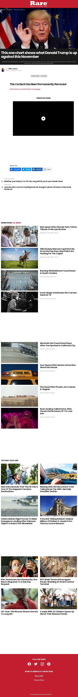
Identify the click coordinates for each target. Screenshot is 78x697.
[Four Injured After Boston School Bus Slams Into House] (19, 374)
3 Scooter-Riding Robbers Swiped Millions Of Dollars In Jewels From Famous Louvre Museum (56, 521)
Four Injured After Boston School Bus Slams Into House (58, 366)
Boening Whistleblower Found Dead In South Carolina (57, 272)
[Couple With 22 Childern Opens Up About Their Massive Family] (58, 598)
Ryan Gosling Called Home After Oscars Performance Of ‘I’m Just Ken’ (56, 411)
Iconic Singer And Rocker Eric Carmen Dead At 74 (58, 293)
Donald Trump (35, 76)
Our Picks (43, 76)
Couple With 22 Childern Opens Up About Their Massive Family (57, 612)
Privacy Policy (39, 680)
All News (17, 223)
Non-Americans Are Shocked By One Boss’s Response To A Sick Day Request (19, 582)
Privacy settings (39, 684)
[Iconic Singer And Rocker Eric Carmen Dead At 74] (19, 302)
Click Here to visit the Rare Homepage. (25, 89)
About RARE (39, 676)
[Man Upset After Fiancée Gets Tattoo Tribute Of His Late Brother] (19, 236)
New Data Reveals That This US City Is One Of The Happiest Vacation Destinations (19, 489)
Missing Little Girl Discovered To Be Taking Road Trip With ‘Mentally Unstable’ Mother (57, 489)
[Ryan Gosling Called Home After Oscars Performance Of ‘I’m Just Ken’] (19, 418)
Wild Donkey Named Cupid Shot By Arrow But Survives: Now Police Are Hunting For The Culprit (57, 251)
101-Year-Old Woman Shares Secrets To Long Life (19, 612)
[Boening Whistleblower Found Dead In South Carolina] (19, 280)
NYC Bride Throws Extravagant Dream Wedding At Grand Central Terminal (57, 582)
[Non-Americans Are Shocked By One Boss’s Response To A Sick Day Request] (19, 566)
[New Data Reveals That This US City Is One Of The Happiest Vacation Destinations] (19, 474)
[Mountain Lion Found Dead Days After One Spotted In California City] (19, 352)
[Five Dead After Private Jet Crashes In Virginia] (19, 396)
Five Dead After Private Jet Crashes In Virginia (57, 388)
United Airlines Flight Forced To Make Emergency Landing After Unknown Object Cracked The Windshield (19, 521)
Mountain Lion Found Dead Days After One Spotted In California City (57, 344)
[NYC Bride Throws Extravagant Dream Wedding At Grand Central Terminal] (58, 566)
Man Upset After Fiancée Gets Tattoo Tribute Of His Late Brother (58, 228)
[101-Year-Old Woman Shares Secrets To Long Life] (19, 598)
